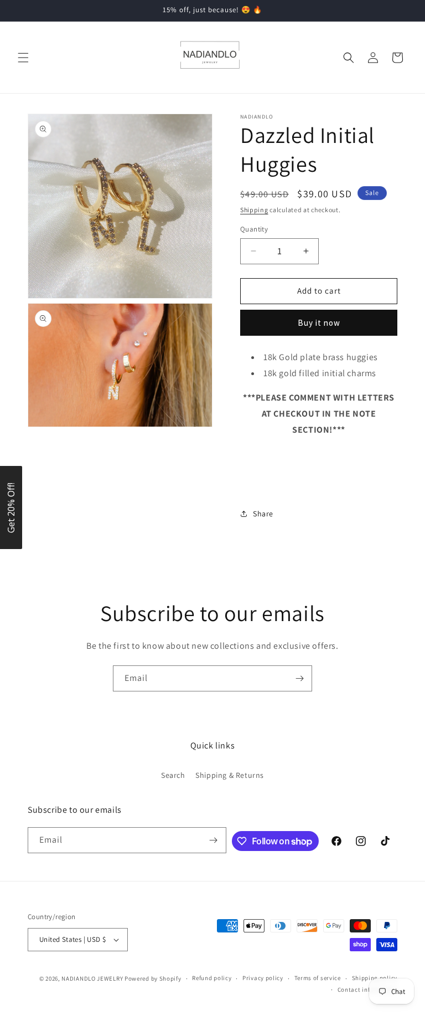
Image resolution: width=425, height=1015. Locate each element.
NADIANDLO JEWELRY (92, 978)
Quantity (254, 229)
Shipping (254, 210)
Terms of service (317, 978)
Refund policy (211, 978)
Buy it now (319, 322)
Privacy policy (262, 978)
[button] (23, 57)
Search (173, 775)
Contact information (367, 989)
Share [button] (263, 514)
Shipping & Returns (229, 775)
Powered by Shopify (153, 978)
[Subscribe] (299, 678)
